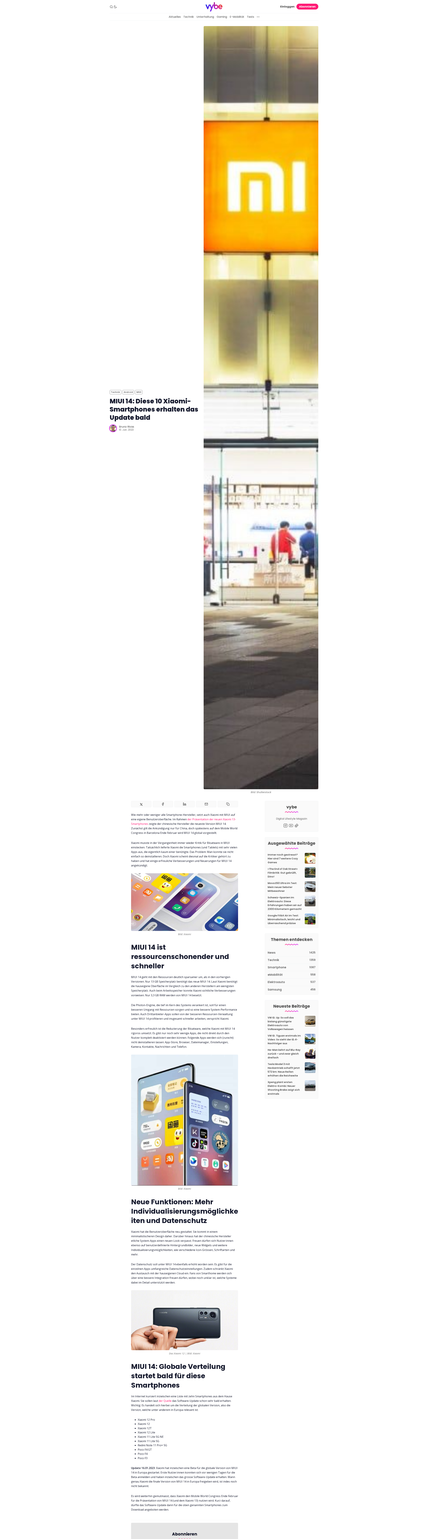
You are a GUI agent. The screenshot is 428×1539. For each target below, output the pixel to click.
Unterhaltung (205, 17)
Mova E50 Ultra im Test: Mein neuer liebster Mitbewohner (282, 886)
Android (128, 392)
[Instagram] (285, 825)
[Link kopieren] (228, 804)
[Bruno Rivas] (113, 428)
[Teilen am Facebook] (163, 804)
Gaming (222, 17)
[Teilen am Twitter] (141, 804)
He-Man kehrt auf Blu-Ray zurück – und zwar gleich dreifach (284, 1053)
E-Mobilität (237, 17)
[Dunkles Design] (115, 7)
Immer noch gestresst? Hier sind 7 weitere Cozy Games (283, 858)
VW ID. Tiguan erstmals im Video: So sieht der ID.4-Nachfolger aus (284, 1039)
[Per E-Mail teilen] (206, 804)
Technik (188, 17)
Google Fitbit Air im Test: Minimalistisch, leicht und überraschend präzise (284, 919)
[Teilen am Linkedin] (184, 804)
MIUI (138, 392)
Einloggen (287, 7)
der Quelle (165, 1401)
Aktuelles (175, 17)
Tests (250, 17)
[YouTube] (291, 825)
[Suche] (111, 7)
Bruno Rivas (126, 427)
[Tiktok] (296, 825)
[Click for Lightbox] (184, 902)
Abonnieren (307, 7)
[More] (258, 17)
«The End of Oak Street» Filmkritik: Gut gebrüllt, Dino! (283, 872)
